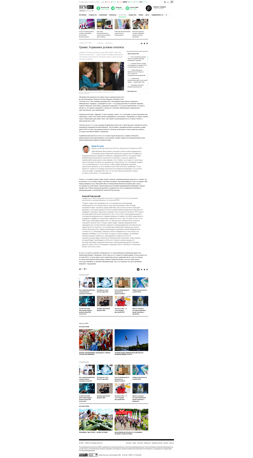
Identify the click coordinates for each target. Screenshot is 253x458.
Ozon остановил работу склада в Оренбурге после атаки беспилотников (86, 34)
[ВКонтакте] (141, 43)
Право (141, 15)
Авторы (166, 443)
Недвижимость (157, 15)
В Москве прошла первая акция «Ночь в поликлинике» (122, 33)
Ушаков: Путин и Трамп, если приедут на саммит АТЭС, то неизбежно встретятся (137, 65)
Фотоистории (84, 327)
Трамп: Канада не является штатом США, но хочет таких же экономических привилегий (136, 72)
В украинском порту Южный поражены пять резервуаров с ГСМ (136, 86)
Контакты (140, 443)
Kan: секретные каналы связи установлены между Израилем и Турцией (137, 58)
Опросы (171, 443)
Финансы (112, 15)
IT (166, 15)
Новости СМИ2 (83, 323)
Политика (122, 15)
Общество (132, 15)
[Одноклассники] (147, 43)
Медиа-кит (147, 443)
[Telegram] (144, 43)
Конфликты (108, 43)
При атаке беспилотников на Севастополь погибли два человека (103, 34)
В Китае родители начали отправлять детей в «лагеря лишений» (138, 34)
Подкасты (93, 15)
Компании (103, 15)
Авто (147, 15)
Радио (134, 443)
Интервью (82, 15)
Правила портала (157, 443)
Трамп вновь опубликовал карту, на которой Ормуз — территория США (137, 80)
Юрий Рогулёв (97, 146)
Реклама (128, 443)
